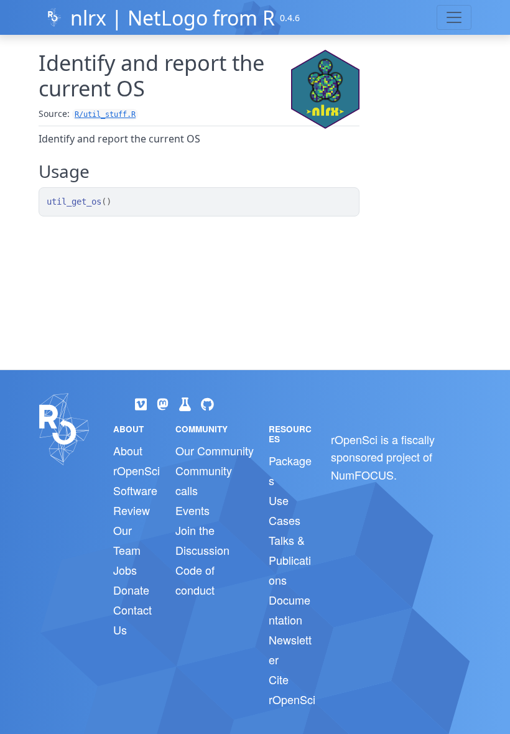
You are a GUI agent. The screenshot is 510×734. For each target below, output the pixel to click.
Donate (131, 590)
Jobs (125, 570)
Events (192, 510)
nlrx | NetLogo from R (172, 18)
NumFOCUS (362, 475)
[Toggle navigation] (454, 17)
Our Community (214, 450)
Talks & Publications (290, 560)
